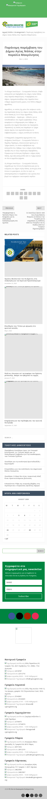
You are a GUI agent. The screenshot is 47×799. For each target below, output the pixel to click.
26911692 (18, 747)
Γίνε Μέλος (24, 14)
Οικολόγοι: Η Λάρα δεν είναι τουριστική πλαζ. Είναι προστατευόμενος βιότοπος (23, 477)
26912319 (21, 749)
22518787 (18, 671)
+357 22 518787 (27, 3)
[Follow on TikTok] (40, 795)
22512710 (21, 674)
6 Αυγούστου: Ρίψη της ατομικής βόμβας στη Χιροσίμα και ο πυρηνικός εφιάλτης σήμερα (22, 485)
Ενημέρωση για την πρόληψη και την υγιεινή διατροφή (23, 422)
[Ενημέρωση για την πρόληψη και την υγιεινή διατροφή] (24, 382)
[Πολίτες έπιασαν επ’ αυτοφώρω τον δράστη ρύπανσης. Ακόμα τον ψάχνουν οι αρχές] (24, 334)
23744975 (18, 722)
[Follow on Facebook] (11, 616)
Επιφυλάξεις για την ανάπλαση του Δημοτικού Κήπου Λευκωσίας (23, 470)
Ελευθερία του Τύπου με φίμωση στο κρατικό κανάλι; (20, 327)
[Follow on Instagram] (35, 616)
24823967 (21, 772)
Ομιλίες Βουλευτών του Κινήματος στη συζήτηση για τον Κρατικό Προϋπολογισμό (23, 280)
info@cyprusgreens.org (33, 5)
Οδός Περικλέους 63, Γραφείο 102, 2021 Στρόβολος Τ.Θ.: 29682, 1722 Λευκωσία (22, 666)
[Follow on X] (19, 616)
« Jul (6, 539)
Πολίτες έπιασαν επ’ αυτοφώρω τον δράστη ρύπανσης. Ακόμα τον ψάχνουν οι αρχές (23, 374)
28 (30, 530)
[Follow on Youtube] (27, 616)
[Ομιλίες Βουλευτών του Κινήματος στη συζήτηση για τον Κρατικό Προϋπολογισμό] (24, 250)
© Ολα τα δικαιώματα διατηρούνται (21, 789)
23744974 (21, 724)
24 (7, 530)
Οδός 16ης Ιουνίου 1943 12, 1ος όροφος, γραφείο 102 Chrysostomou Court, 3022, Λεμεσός (25, 691)
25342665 (21, 699)
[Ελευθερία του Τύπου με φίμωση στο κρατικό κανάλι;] (24, 287)
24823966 (18, 770)
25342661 (18, 696)
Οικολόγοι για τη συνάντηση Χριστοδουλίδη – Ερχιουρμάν (23, 463)
